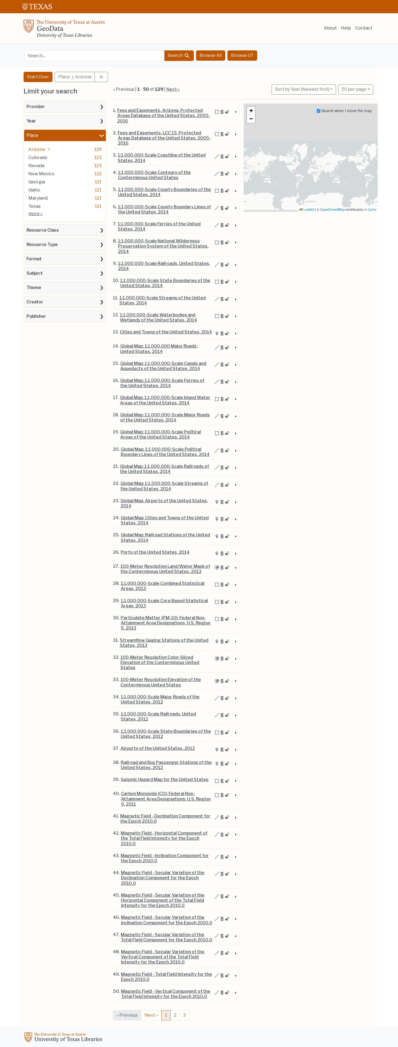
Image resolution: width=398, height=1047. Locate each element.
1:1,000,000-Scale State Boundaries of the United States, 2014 (165, 283)
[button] (251, 111)
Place (32, 135)
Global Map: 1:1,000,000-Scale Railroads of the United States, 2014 (164, 469)
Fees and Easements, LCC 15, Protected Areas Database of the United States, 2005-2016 (164, 138)
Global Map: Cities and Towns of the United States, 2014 (165, 520)
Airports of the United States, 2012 (157, 748)
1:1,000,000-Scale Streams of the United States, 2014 (162, 300)
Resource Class (43, 230)
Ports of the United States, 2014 (155, 552)
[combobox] (94, 56)
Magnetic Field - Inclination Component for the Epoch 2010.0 (165, 858)
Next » (173, 89)
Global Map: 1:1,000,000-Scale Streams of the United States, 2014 (164, 486)
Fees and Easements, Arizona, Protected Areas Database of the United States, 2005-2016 (163, 115)
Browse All (211, 55)
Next (151, 1015)
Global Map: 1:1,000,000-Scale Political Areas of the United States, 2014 (160, 434)
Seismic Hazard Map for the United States (164, 779)
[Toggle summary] (235, 112)
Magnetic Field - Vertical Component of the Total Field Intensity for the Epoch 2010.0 (165, 994)
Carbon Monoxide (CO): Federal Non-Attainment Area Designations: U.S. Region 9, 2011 (166, 798)
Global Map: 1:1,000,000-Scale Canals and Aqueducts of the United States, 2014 (163, 366)
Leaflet (308, 210)
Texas (34, 206)
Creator (35, 301)
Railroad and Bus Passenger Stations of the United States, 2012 (166, 765)
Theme (34, 287)
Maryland (38, 198)
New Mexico (41, 173)
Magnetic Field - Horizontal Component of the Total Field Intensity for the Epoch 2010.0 (164, 838)
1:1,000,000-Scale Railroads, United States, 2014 (164, 266)
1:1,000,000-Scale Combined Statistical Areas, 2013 (162, 586)
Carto (372, 210)
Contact (363, 28)
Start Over (38, 76)
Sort (302, 89)
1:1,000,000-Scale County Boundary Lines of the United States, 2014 (164, 209)
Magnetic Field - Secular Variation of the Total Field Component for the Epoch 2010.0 (166, 937)
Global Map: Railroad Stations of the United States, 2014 (165, 537)
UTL (64, 1038)
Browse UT (242, 55)
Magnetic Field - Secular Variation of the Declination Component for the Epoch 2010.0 (162, 878)
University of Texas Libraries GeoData (64, 30)
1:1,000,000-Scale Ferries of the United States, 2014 (159, 226)
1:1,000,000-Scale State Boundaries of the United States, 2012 (166, 734)
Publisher (36, 316)
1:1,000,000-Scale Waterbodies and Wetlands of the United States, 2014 (158, 317)
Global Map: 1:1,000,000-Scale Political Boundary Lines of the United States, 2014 (165, 452)
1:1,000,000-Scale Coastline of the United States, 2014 (162, 158)
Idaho (34, 190)
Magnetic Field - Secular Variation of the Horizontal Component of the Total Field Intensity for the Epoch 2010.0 (162, 900)
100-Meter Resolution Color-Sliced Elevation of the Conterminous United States (159, 662)
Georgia (36, 181)
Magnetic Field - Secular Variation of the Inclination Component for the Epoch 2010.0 (166, 920)
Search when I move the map (346, 110)
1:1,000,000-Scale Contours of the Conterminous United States (154, 175)
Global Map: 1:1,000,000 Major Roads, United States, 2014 (159, 348)
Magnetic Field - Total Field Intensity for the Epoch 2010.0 (166, 977)
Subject (35, 273)
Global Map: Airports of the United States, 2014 (164, 503)
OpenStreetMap (332, 210)
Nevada (36, 165)
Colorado (37, 157)
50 (354, 89)
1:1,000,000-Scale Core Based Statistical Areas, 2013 (164, 603)
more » (35, 213)
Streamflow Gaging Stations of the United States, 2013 (164, 643)
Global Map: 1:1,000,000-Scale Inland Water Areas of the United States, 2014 (165, 400)
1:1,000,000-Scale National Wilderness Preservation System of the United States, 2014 (163, 246)
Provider (36, 106)
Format (34, 258)
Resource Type (42, 244)
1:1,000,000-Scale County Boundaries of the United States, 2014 (164, 192)
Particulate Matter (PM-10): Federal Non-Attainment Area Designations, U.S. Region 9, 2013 (165, 623)
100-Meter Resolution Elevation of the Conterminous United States (160, 682)
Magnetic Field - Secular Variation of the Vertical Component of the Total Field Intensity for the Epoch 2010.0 (162, 957)
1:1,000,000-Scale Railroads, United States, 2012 (158, 716)
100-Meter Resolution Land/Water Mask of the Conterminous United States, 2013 (165, 569)
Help (346, 28)
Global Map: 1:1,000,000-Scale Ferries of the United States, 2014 (162, 383)
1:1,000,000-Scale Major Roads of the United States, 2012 (160, 699)
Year (31, 121)
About (330, 28)
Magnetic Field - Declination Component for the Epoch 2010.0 (165, 818)
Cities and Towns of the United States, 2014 (166, 332)
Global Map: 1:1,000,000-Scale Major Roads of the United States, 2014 (165, 417)
